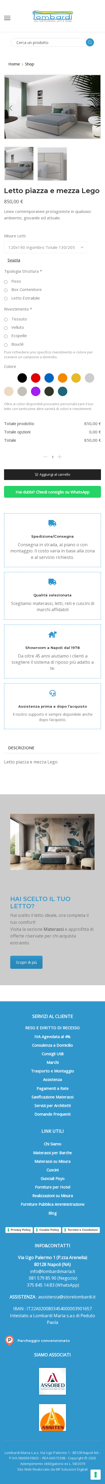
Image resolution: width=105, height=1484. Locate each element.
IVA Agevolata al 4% (52, 1036)
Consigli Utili (53, 1053)
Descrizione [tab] (21, 747)
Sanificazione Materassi (53, 1096)
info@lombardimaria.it (52, 1271)
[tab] (21, 748)
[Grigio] (89, 378)
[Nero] (22, 378)
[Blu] (49, 378)
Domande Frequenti (52, 1114)
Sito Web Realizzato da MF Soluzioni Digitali (52, 1469)
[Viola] (35, 391)
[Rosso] (35, 378)
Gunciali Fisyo (53, 1178)
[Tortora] (22, 391)
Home (14, 64)
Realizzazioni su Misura (52, 1195)
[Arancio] (62, 378)
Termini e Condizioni (83, 1230)
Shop (29, 64)
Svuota (14, 260)
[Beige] (8, 391)
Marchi (53, 1062)
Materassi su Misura (52, 1161)
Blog (52, 1213)
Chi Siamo (52, 1143)
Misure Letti (15, 235)
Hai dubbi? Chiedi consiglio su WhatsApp (53, 491)
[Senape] (76, 378)
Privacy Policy (21, 1230)
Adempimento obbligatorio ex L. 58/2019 (52, 1463)
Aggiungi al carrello (55, 474)
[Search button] (90, 42)
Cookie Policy (49, 1230)
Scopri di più (26, 962)
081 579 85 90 (42, 1278)
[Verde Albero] (49, 391)
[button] (11, 108)
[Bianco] (8, 378)
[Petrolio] (62, 391)
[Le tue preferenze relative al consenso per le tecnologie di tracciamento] (95, 1475)
